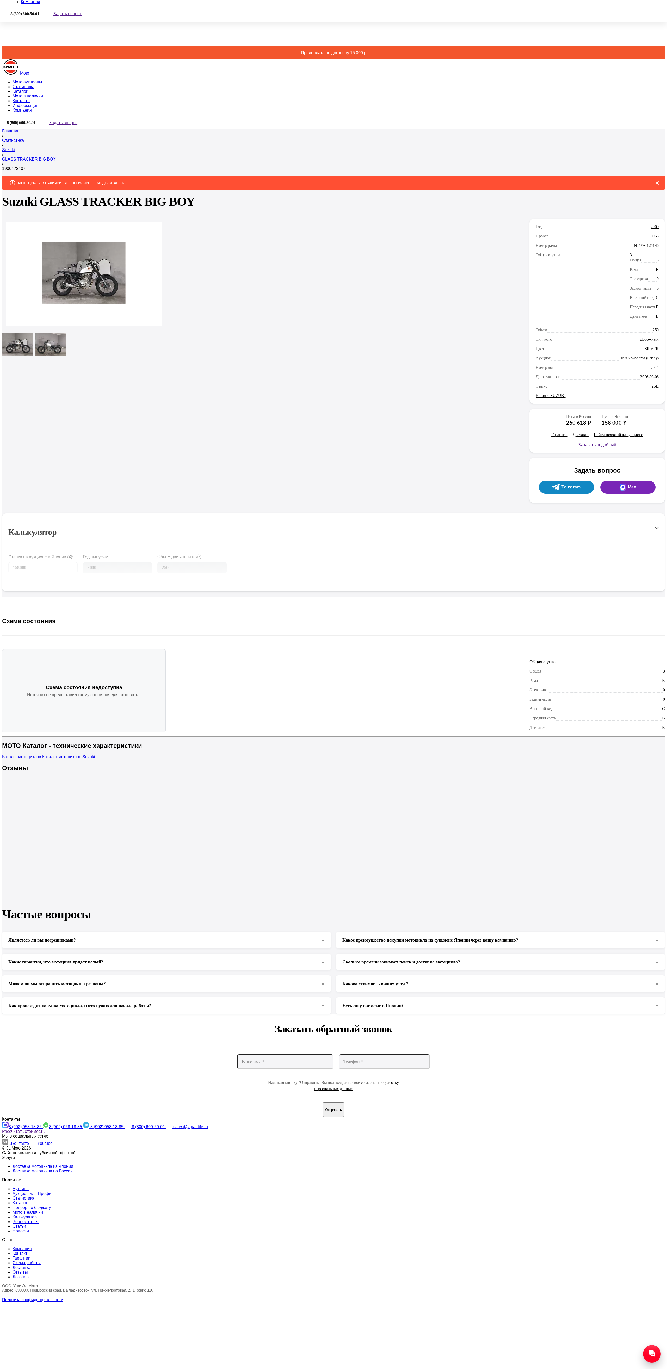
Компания (22, 110)
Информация (25, 105)
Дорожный (649, 339)
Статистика (23, 86)
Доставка (580, 434)
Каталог (20, 91)
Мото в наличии (28, 96)
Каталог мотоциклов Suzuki (68, 757)
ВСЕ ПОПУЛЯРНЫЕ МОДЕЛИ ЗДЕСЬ (94, 183)
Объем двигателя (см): (179, 556)
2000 (655, 226)
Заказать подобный (597, 445)
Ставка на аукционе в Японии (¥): (40, 557)
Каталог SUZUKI (551, 395)
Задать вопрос (67, 13)
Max (632, 487)
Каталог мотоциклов (21, 757)
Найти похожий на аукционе (618, 434)
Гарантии (559, 434)
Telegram (571, 487)
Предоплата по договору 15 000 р (333, 53)
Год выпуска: (95, 557)
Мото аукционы (27, 82)
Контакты (21, 101)
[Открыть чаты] (652, 1354)
